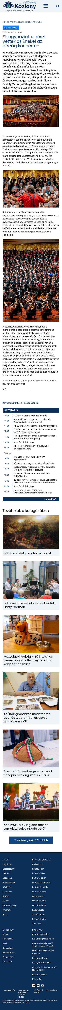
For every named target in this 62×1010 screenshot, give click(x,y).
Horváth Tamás (39, 905)
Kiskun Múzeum (39, 975)
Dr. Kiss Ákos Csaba (41, 882)
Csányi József (38, 873)
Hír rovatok (9, 22)
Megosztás (12, 28)
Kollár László (38, 910)
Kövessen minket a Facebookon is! (20, 403)
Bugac (5, 934)
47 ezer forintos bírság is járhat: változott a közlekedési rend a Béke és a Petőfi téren (35, 481)
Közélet (6, 896)
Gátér (5, 943)
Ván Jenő (36, 923)
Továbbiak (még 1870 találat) (31, 840)
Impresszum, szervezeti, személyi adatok (23, 994)
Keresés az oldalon (40, 934)
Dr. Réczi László (39, 891)
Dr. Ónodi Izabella (40, 887)
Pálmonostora (9, 952)
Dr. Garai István (39, 878)
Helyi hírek (24, 22)
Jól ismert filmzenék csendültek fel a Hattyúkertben (32, 475)
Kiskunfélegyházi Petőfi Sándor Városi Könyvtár (43, 944)
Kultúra (37, 22)
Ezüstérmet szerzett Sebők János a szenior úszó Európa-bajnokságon (35, 431)
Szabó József (38, 914)
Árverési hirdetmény (24, 442)
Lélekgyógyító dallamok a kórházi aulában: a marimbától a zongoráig (35, 437)
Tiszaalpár (7, 961)
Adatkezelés (9, 990)
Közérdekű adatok (38, 992)
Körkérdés (7, 891)
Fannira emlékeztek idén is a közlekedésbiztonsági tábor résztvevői (33, 491)
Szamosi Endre (39, 919)
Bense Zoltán (38, 869)
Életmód (6, 873)
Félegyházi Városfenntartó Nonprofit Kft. (44, 968)
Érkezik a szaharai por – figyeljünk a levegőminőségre (31, 447)
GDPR (28, 1003)
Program (7, 910)
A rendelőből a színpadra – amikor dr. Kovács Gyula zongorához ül (32, 421)
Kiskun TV (36, 979)
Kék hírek (7, 887)
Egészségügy (8, 869)
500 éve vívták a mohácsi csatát (30, 415)
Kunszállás (7, 948)
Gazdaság (7, 878)
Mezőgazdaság (9, 905)
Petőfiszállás (8, 957)
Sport (5, 914)
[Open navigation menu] (45, 6)
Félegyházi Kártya (40, 958)
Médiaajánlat (52, 990)
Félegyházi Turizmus (41, 963)
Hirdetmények (9, 882)
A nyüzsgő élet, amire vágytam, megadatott (29, 458)
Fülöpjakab (8, 939)
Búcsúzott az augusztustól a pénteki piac (34, 463)
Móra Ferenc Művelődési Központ (43, 952)
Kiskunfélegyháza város (43, 939)
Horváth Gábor (39, 901)
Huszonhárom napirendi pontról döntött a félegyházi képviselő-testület (35, 468)
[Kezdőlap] (20, 5)
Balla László (37, 864)
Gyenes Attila (38, 896)
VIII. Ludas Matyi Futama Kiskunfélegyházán (35, 425)
